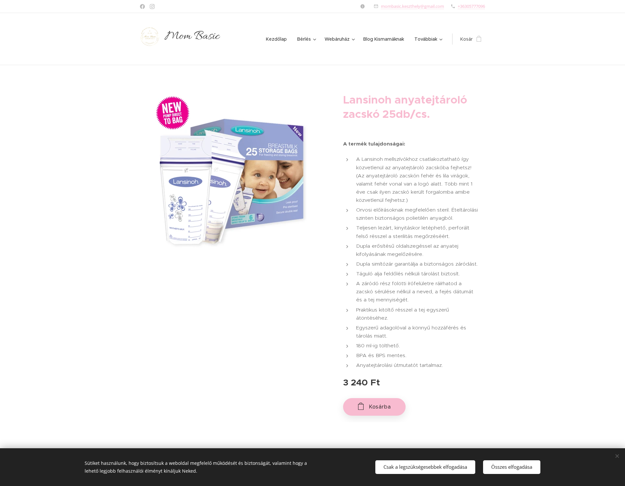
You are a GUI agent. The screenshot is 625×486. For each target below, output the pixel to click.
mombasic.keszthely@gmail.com (412, 6)
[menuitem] (278, 39)
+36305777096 (471, 6)
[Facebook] (142, 6)
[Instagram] (152, 6)
